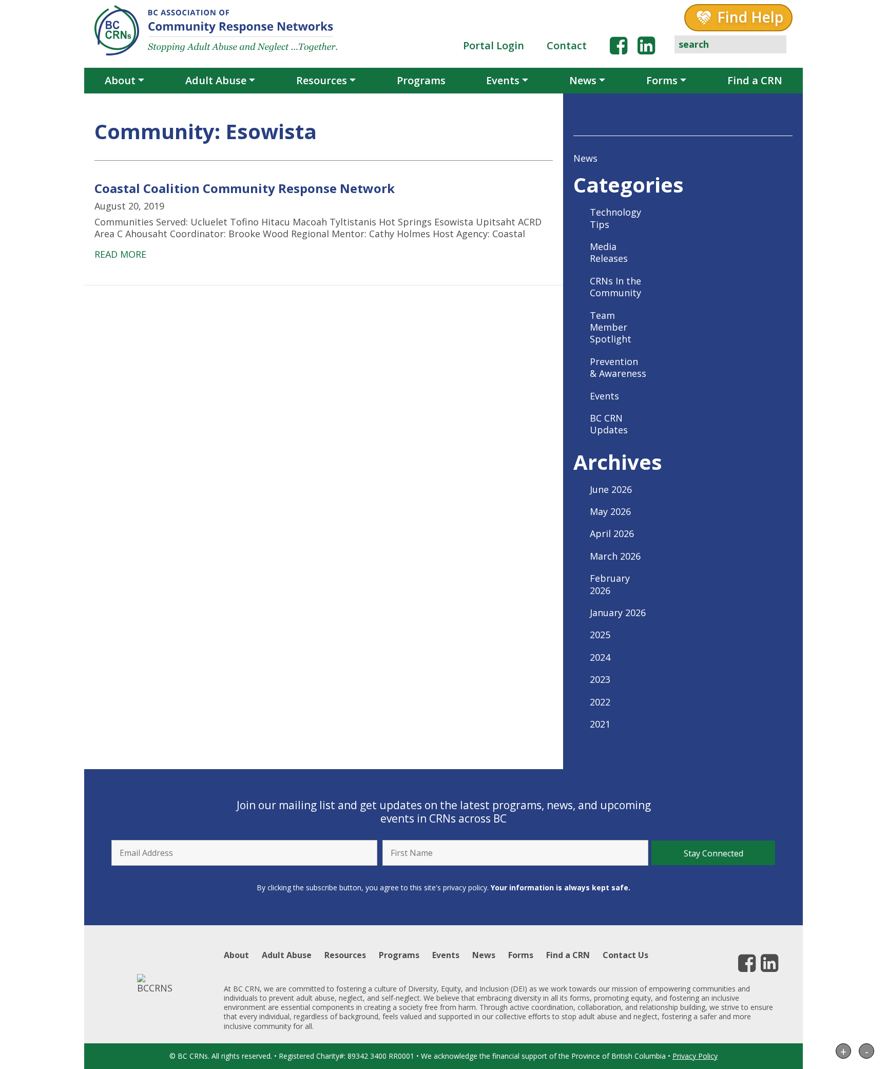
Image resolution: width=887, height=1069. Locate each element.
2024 (600, 657)
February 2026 (610, 584)
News (582, 80)
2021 (600, 724)
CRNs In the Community (615, 287)
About (120, 80)
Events (502, 80)
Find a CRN (754, 80)
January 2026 (618, 612)
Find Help (750, 17)
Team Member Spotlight (610, 327)
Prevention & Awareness (618, 367)
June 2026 (611, 489)
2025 (600, 634)
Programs (421, 80)
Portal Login (493, 45)
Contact (567, 45)
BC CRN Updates (609, 424)
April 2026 (612, 533)
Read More (120, 254)
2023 (600, 679)
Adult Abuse (215, 80)
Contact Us (625, 955)
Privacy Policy (695, 1056)
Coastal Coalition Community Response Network (244, 188)
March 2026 (615, 556)
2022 (600, 702)
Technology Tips (615, 218)
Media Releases (609, 252)
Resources (321, 80)
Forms (662, 80)
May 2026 (610, 511)
